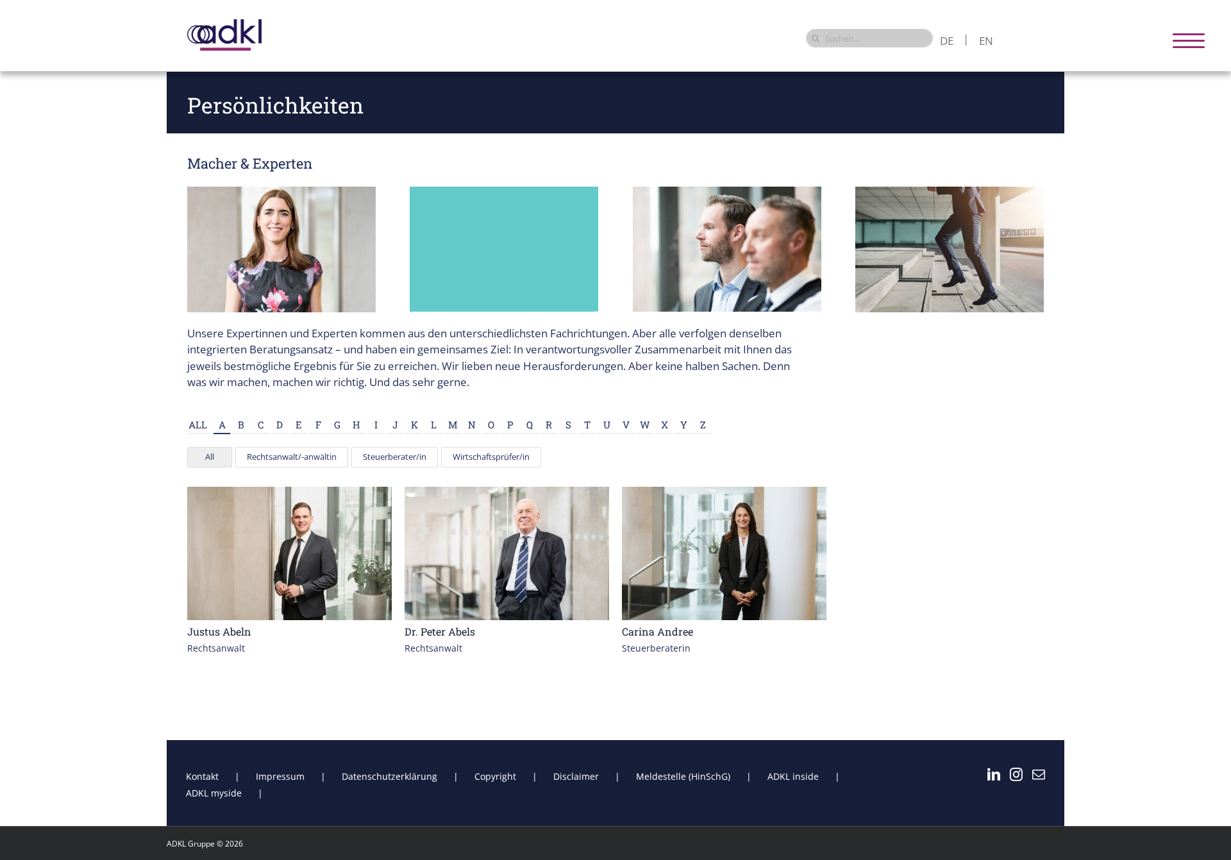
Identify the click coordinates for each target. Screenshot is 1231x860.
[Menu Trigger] (1189, 40)
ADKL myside (214, 793)
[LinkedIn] (993, 774)
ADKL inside (793, 776)
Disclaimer (576, 776)
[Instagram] (1016, 774)
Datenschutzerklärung (389, 776)
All (197, 424)
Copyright (495, 776)
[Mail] (1038, 774)
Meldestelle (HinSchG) (683, 776)
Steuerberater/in (394, 456)
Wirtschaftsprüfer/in (491, 456)
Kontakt (202, 776)
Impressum (280, 776)
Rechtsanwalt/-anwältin (292, 456)
